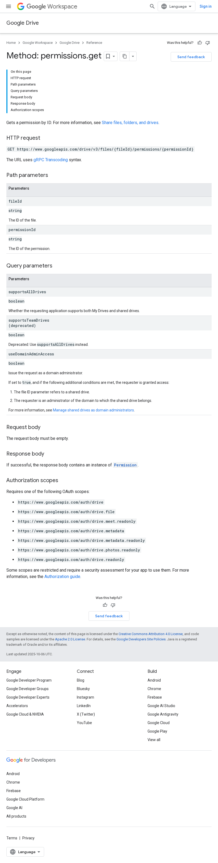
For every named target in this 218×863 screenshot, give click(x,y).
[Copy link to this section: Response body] (49, 454)
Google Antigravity (163, 714)
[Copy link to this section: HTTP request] (45, 138)
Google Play (157, 731)
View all (154, 740)
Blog (80, 680)
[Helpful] (200, 43)
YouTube (84, 723)
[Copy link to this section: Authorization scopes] (63, 481)
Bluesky (83, 689)
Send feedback (191, 56)
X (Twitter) (86, 714)
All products (16, 816)
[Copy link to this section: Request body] (45, 427)
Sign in (206, 6)
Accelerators (17, 706)
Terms (11, 838)
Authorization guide (62, 576)
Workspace (62, 6)
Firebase (155, 697)
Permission (125, 464)
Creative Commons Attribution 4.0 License (151, 634)
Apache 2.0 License (70, 639)
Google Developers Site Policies (141, 639)
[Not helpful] (208, 43)
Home (11, 43)
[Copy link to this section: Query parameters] (57, 266)
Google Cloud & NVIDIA (25, 714)
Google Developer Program (29, 680)
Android (154, 680)
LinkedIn (84, 706)
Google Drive (22, 23)
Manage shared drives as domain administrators (93, 410)
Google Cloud (159, 723)
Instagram (85, 697)
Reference (94, 43)
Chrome (154, 689)
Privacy (28, 838)
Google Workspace (38, 43)
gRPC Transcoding (50, 159)
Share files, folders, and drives (130, 122)
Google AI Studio (161, 706)
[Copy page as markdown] (124, 56)
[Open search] (152, 6)
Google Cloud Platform (25, 799)
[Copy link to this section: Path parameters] (53, 175)
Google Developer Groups (27, 689)
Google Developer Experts (27, 697)
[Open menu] (8, 6)
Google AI (14, 808)
